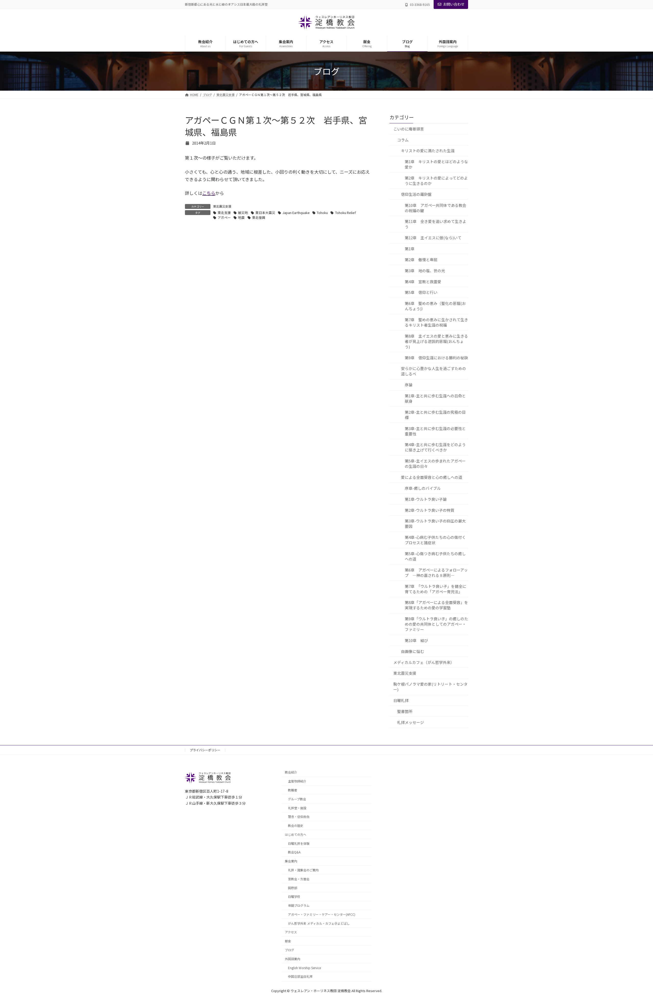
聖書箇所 (404, 711)
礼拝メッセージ (410, 722)
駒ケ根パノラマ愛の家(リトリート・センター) (430, 686)
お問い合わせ (453, 4)
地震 (241, 217)
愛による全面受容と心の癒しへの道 (431, 477)
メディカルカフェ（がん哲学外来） (423, 662)
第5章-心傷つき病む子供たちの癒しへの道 (435, 556)
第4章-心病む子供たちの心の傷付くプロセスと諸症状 (435, 539)
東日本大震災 (265, 212)
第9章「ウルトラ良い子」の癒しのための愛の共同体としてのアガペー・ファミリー (436, 624)
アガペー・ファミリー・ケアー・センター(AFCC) (321, 914)
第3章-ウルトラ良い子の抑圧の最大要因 (435, 523)
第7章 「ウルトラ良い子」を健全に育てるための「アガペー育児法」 (435, 588)
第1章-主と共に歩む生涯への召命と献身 (435, 398)
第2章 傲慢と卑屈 (421, 259)
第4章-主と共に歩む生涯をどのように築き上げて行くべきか (435, 447)
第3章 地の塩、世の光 (425, 270)
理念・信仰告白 (298, 816)
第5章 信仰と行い (421, 292)
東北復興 (258, 217)
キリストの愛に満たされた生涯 (428, 150)
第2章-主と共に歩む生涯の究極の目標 (435, 414)
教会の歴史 (295, 825)
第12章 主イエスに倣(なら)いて (433, 237)
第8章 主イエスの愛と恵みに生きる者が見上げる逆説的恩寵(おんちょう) (436, 341)
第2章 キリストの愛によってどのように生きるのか (436, 180)
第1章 (410, 248)
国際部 (292, 887)
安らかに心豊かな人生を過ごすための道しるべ (433, 371)
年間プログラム (298, 905)
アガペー (224, 217)
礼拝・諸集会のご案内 (303, 870)
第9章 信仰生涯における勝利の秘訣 (436, 357)
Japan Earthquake (296, 212)
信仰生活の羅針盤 (416, 194)
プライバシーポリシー (205, 750)
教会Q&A (294, 852)
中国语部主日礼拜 (300, 976)
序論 (408, 384)
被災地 (243, 212)
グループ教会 (297, 798)
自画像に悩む (412, 651)
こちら (208, 193)
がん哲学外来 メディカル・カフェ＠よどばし (319, 923)
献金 (288, 941)
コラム (403, 139)
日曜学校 (294, 896)
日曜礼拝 (401, 700)
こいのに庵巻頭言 (408, 128)
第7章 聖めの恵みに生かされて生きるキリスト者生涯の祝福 (436, 322)
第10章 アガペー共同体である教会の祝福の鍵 (435, 207)
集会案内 (291, 861)
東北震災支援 (222, 206)
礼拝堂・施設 (297, 807)
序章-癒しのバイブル (423, 488)
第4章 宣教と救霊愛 (423, 281)
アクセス (291, 932)
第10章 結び (416, 640)
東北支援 (224, 212)
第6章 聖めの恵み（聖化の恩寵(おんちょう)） (435, 306)
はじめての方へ (295, 834)
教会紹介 (291, 772)
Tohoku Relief (345, 212)
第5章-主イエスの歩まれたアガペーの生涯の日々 (435, 463)
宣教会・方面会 (298, 878)
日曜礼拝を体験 (298, 843)
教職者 (292, 790)
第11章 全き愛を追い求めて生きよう (435, 224)
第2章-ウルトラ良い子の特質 (429, 510)
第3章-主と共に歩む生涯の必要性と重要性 (435, 430)
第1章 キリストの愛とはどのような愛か (436, 164)
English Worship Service (304, 967)
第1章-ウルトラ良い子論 (426, 499)
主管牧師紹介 (297, 781)
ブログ (289, 950)
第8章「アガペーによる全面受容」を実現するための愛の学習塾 (436, 605)
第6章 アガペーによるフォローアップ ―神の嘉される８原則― (436, 572)
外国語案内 (292, 958)
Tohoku (322, 212)
